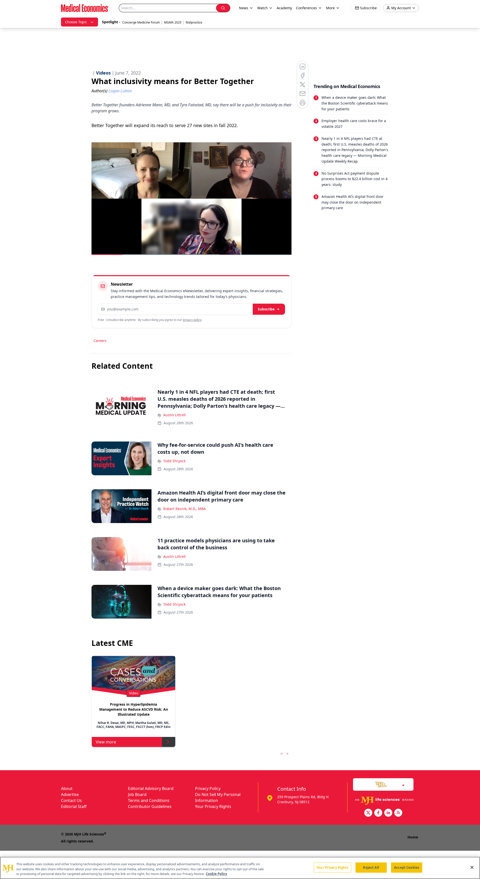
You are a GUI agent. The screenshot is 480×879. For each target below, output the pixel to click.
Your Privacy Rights (213, 806)
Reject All (371, 867)
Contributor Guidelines (150, 806)
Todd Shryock (174, 461)
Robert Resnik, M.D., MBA (184, 508)
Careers (100, 340)
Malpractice (194, 22)
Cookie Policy (216, 873)
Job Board (137, 794)
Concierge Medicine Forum (141, 22)
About (66, 788)
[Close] (472, 867)
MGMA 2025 (173, 22)
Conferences (306, 8)
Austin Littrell (174, 414)
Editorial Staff (73, 806)
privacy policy (192, 320)
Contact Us (71, 800)
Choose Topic (76, 22)
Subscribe (266, 309)
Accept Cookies (406, 867)
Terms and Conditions (149, 800)
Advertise (70, 794)
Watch (262, 8)
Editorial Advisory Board (151, 788)
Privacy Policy (207, 788)
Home (413, 837)
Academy (284, 8)
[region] (240, 868)
